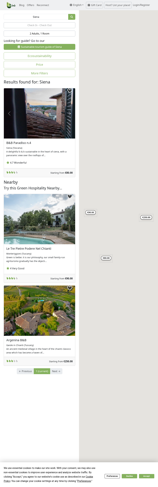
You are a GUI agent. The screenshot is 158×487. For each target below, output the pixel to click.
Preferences (112, 476)
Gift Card (96, 5)
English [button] (77, 5)
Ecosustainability (40, 56)
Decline (129, 476)
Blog (21, 5)
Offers (30, 5)
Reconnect (43, 5)
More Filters (39, 73)
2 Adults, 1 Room (39, 33)
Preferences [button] (84, 481)
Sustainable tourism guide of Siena (41, 47)
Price (39, 64)
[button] (106, 258)
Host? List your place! (118, 5)
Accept (146, 476)
